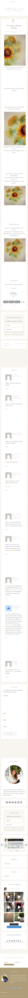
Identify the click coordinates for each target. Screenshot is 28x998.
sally (14, 536)
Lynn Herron (16, 433)
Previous (1, 844)
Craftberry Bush (14, 9)
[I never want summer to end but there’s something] (19, 907)
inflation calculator (9, 624)
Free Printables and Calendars (11, 31)
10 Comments (14, 305)
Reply (6, 388)
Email (5, 720)
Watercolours (14, 32)
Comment (5, 695)
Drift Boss (12, 671)
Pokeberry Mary (17, 454)
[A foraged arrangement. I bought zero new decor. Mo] (9, 897)
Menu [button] (15, 1)
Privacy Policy (4, 992)
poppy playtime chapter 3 (15, 589)
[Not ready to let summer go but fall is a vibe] (9, 907)
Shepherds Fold (17, 514)
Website (5, 726)
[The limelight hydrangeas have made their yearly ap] (19, 917)
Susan (14, 375)
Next (26, 844)
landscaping (8, 486)
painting (21, 31)
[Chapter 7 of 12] (9, 917)
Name (5, 713)
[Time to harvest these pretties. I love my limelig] (19, 897)
